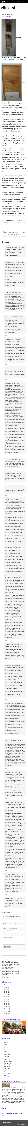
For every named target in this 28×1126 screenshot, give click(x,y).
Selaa (14, 1)
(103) (7, 1006)
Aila (6, 874)
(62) (6, 999)
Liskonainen (7, 1073)
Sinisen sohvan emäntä (10, 1065)
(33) (6, 996)
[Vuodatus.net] (6, 1122)
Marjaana (7, 317)
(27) (6, 992)
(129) (7, 1013)
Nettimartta (7, 1054)
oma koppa (7, 1066)
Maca (6, 473)
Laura (6, 665)
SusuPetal (6, 1056)
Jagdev (6, 1046)
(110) (7, 1008)
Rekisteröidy (18, 1)
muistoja (10, 234)
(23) (6, 986)
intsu (6, 740)
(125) (7, 1010)
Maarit (5, 1051)
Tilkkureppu (8, 262)
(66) (6, 1003)
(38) (6, 994)
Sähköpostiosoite (10, 923)
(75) (6, 1001)
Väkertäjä (6, 1053)
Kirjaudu (24, 1)
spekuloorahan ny (7, 16)
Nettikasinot (8, 1)
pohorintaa (17, 234)
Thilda (5, 1058)
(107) (7, 1011)
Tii (6, 368)
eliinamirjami (7, 1068)
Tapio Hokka (8, 247)
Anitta (5, 1044)
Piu (6, 339)
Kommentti (5, 935)
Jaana (6, 459)
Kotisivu (10, 929)
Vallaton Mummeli (8, 1061)
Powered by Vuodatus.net (21, 1124)
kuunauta (7, 487)
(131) (7, 1004)
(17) (6, 984)
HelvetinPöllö (7, 1063)
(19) (6, 989)
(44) (6, 998)
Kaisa (6, 383)
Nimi (4, 918)
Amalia (6, 1042)
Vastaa (6, 258)
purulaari (6, 1077)
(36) (6, 991)
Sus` (5, 1075)
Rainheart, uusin (8, 1071)
